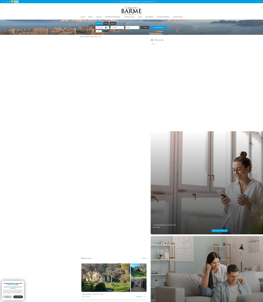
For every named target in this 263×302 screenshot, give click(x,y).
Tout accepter (18, 296)
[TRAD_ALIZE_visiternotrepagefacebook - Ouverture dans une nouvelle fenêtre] (3, 1)
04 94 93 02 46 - (123, 1)
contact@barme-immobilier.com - (134, 1)
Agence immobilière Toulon (86, 36)
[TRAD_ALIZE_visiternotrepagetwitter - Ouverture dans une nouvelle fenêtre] (5, 1)
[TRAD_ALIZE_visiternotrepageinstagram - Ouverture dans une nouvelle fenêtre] (7, 1)
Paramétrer (7, 296)
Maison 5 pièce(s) (93, 294)
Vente (95, 36)
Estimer (113, 23)
